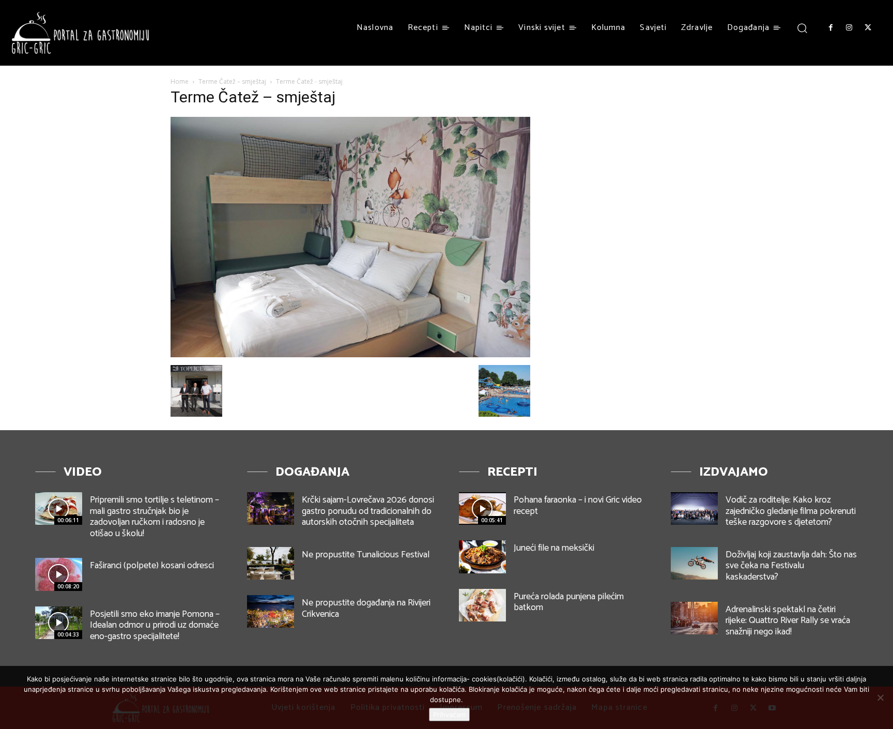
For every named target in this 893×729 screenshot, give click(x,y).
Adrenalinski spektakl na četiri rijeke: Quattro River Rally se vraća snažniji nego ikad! (788, 621)
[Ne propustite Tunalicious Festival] (270, 563)
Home (180, 81)
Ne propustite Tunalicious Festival (365, 555)
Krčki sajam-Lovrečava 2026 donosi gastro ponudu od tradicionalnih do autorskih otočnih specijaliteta (368, 511)
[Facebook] (830, 28)
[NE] (880, 697)
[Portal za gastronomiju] (80, 32)
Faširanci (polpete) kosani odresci (152, 565)
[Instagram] (849, 28)
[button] (802, 27)
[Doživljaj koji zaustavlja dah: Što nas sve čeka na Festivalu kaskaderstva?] (694, 563)
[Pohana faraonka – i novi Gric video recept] (482, 508)
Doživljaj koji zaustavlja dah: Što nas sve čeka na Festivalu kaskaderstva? (791, 566)
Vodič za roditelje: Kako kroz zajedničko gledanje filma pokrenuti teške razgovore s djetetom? (791, 511)
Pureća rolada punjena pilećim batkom (569, 602)
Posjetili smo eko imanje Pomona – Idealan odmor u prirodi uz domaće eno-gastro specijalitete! (155, 625)
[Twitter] (868, 28)
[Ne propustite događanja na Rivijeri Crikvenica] (270, 611)
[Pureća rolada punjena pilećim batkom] (482, 605)
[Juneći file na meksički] (482, 556)
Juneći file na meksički (554, 548)
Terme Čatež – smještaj (232, 81)
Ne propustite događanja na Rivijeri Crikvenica (366, 608)
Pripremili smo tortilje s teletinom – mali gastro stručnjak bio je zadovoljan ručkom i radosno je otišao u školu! (154, 516)
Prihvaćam (449, 714)
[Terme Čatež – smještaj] (350, 354)
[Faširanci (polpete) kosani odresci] (58, 574)
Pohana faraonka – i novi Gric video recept (578, 505)
